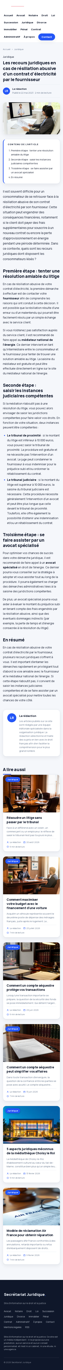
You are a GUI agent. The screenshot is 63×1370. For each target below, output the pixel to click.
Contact (47, 37)
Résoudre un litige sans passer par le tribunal (24, 820)
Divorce (42, 22)
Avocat (20, 15)
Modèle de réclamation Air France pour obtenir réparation (30, 1233)
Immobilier (10, 29)
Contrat (36, 29)
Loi (53, 15)
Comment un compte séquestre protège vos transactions (30, 987)
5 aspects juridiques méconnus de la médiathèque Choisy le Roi (31, 1151)
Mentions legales (12, 1327)
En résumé (17, 177)
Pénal (24, 29)
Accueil (8, 15)
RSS (27, 1327)
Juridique (27, 22)
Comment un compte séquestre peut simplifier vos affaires (30, 1069)
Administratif (12, 36)
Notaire (33, 15)
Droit (45, 15)
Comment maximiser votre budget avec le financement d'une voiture (27, 904)
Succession (11, 22)
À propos (29, 36)
